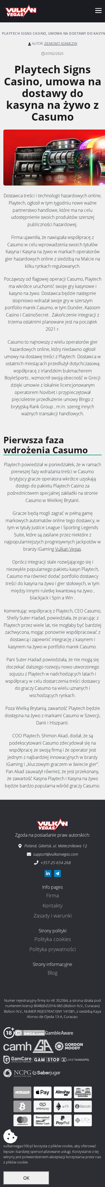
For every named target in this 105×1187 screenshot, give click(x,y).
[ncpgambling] (17, 1072)
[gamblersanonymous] (43, 1046)
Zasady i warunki (53, 915)
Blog (52, 972)
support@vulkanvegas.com (55, 854)
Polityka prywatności (52, 949)
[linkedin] (48, 873)
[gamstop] (47, 1059)
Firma (52, 895)
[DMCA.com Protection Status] (30, 1032)
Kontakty (52, 905)
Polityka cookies (52, 939)
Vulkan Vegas (68, 549)
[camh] (17, 1046)
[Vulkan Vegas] (20, 11)
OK (26, 1178)
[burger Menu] (98, 11)
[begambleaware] (59, 1032)
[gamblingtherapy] (69, 1046)
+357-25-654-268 (56, 862)
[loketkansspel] (76, 1059)
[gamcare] (17, 1059)
